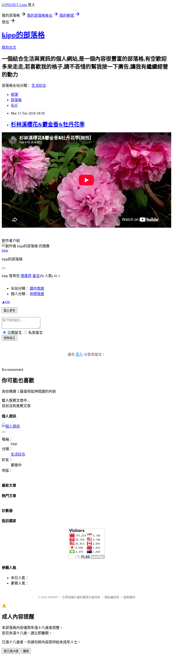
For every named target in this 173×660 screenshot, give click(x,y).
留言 (36, 276)
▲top (6, 302)
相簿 (14, 94)
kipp (5, 250)
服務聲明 (129, 597)
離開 (26, 651)
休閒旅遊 (37, 294)
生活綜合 (39, 85)
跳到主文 (9, 47)
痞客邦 (26, 276)
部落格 (16, 100)
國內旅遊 (37, 288)
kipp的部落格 (23, 35)
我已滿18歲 (11, 651)
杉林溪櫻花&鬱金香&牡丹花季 (48, 124)
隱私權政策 (112, 597)
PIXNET (53, 597)
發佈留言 (9, 338)
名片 (14, 105)
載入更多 (9, 310)
